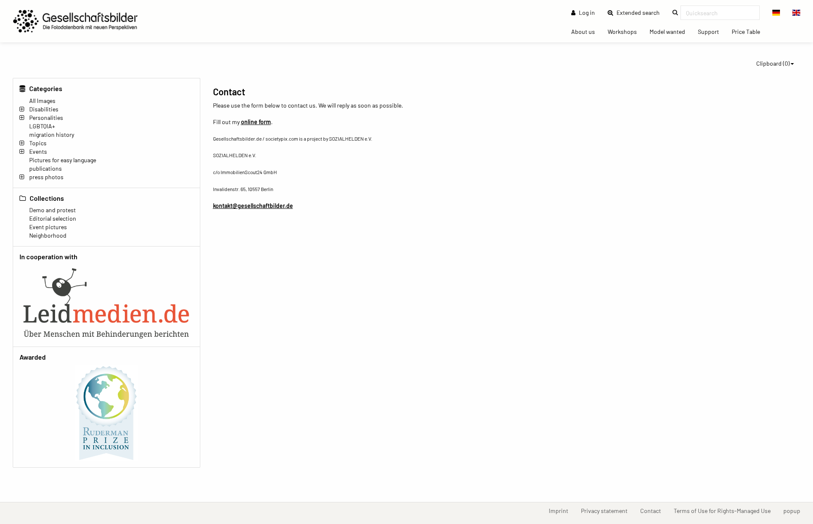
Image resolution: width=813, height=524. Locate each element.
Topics (38, 143)
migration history (51, 134)
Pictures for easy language (62, 160)
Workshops (625, 31)
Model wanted (670, 31)
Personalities (46, 117)
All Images (42, 100)
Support (711, 31)
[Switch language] (776, 12)
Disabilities (43, 109)
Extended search (640, 12)
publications (45, 168)
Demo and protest (52, 209)
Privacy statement (607, 510)
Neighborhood (47, 235)
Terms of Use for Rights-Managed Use (725, 510)
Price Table (749, 31)
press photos (46, 176)
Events (38, 151)
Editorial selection (52, 218)
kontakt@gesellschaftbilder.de (253, 205)
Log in (586, 12)
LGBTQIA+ (42, 126)
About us (586, 31)
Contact (653, 510)
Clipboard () (773, 63)
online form (256, 121)
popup (795, 510)
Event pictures (48, 226)
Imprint (562, 510)
